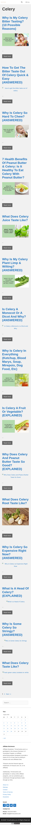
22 (22, 728)
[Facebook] (4, 805)
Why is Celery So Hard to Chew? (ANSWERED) (14, 116)
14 (18, 725)
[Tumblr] (14, 805)
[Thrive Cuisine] (3, 2)
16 (25, 725)
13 (14, 725)
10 (4, 725)
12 (11, 725)
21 (18, 728)
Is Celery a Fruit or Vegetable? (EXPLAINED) (14, 411)
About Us (5, 785)
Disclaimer (6, 797)
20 (15, 728)
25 (7, 731)
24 (4, 731)
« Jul (4, 738)
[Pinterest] (7, 805)
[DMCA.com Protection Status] (15, 824)
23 (25, 728)
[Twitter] (11, 805)
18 (7, 728)
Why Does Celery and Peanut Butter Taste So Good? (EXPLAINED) (15, 462)
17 (4, 728)
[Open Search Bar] (21, 2)
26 (11, 731)
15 (21, 725)
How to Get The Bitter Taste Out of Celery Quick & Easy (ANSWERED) (15, 75)
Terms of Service (8, 792)
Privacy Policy (7, 794)
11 (7, 725)
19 (11, 728)
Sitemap (5, 787)
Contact (5, 789)
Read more (7, 56)
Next (8, 694)
